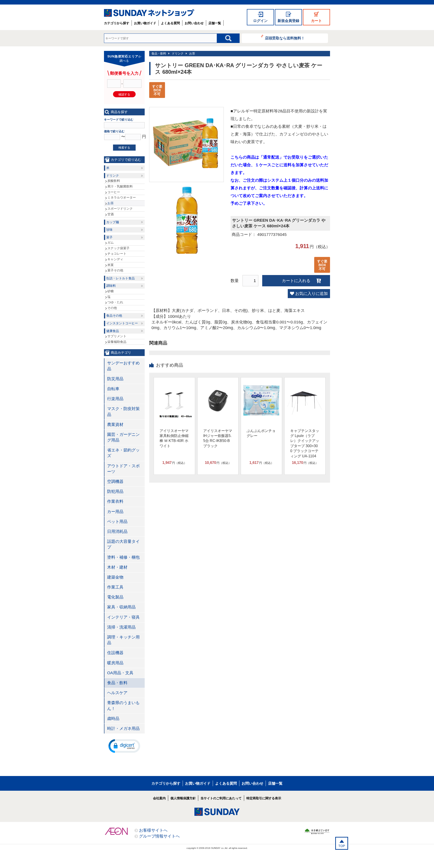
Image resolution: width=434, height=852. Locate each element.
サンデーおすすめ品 (123, 366)
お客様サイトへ (153, 830)
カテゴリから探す (116, 23)
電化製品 (115, 597)
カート (316, 21)
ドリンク (178, 53)
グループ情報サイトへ (159, 836)
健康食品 (112, 331)
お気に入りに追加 (311, 293)
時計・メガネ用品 (123, 728)
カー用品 (115, 511)
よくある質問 (170, 23)
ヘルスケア (117, 693)
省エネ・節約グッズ (123, 453)
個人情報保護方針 (183, 798)
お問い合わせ (194, 23)
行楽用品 (115, 398)
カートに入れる (296, 280)
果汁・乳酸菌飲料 (120, 186)
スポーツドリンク (120, 208)
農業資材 (115, 424)
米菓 (110, 265)
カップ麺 (112, 222)
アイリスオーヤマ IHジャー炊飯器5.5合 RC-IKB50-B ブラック (217, 438)
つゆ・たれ (115, 302)
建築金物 (115, 577)
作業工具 (115, 587)
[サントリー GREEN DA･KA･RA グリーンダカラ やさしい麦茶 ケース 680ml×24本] (186, 170)
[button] (124, 745)
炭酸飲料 (113, 181)
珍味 (109, 229)
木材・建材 (117, 567)
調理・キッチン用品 (123, 640)
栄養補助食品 (116, 342)
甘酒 (110, 214)
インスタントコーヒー (122, 323)
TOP (341, 846)
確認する (124, 94)
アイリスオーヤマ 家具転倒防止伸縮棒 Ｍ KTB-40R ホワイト (174, 438)
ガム (110, 242)
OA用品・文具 (120, 673)
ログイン (260, 21)
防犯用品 (115, 491)
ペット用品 (117, 521)
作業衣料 (115, 501)
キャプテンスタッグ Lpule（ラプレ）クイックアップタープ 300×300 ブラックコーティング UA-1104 (304, 443)
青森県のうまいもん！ (123, 705)
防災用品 (115, 379)
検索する (124, 147)
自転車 (113, 389)
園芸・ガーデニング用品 (123, 437)
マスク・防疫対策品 (123, 411)
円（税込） (174, 462)
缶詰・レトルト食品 (120, 278)
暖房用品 (115, 663)
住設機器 (115, 652)
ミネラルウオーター (121, 197)
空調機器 (115, 481)
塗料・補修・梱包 (123, 557)
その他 (112, 308)
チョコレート (116, 253)
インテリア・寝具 (123, 617)
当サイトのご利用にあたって (221, 798)
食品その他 (114, 315)
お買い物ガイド (145, 23)
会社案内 (159, 798)
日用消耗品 (117, 531)
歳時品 (113, 718)
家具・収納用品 (121, 607)
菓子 (109, 237)
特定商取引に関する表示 (263, 798)
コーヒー (113, 192)
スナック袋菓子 (118, 248)
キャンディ (115, 259)
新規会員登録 (288, 21)
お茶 (192, 53)
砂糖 (110, 291)
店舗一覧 (214, 23)
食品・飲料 (158, 53)
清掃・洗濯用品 (121, 627)
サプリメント (116, 336)
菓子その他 (115, 270)
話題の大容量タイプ (123, 544)
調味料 (111, 285)
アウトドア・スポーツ (123, 469)
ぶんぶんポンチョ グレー (261, 433)
